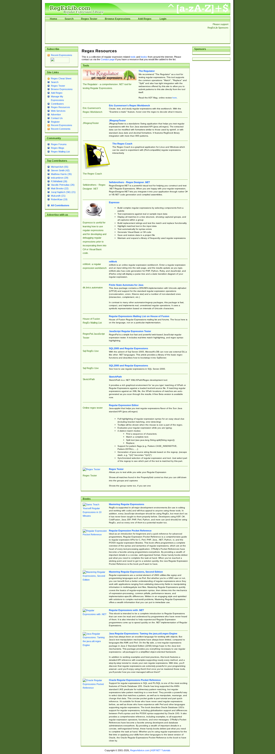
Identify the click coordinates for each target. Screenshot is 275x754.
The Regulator (147, 71)
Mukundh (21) (58, 195)
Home (53, 18)
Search (69, 18)
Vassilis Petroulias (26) (63, 185)
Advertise (56, 114)
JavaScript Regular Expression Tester (130, 331)
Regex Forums (59, 144)
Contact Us (57, 118)
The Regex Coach (122, 143)
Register (55, 121)
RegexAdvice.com (139, 750)
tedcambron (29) (59, 177)
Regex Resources (60, 107)
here (174, 97)
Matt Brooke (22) (60, 188)
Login (163, 18)
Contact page (108, 59)
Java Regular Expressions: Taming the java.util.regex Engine (143, 633)
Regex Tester (89, 18)
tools (133, 57)
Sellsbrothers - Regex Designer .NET (129, 182)
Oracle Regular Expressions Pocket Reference (135, 680)
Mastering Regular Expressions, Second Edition (136, 571)
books (144, 57)
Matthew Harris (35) (61, 174)
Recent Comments (60, 129)
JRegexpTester (117, 120)
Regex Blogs (57, 148)
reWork (113, 261)
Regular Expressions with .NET (126, 610)
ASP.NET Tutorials (160, 750)
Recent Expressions (61, 55)
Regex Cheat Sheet (61, 78)
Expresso (114, 202)
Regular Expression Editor (124, 405)
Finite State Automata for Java (126, 285)
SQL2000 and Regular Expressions (128, 365)
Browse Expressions (117, 18)
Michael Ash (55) (59, 167)
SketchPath (115, 376)
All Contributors (60, 205)
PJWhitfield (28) (59, 181)
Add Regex (144, 18)
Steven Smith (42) (60, 170)
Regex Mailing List (60, 151)
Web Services (58, 111)
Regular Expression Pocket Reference (130, 530)
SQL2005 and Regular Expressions (128, 348)
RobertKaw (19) (59, 199)
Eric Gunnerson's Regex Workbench (129, 105)
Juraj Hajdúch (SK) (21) (63, 192)
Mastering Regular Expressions (126, 504)
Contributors (57, 103)
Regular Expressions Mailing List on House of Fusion (139, 316)
